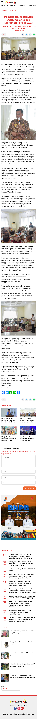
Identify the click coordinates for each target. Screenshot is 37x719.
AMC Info (18, 26)
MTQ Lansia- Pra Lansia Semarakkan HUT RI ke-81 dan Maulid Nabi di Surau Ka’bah (8, 420)
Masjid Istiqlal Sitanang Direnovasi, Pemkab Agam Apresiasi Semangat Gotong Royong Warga (8, 438)
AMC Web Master (7, 26)
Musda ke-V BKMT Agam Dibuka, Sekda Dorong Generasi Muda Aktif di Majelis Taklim (27, 420)
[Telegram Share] (30, 34)
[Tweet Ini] (26, 34)
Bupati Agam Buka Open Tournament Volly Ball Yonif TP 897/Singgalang (22, 597)
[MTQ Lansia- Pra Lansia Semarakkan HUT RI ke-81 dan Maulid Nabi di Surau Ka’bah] (9, 412)
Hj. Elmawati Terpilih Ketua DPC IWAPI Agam (22, 570)
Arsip (2, 686)
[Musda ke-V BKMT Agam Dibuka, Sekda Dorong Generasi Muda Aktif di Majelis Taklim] (28, 412)
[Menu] (2, 2)
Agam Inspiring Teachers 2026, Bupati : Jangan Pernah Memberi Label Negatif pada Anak (20, 583)
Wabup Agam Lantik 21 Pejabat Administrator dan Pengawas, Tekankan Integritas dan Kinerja (20, 556)
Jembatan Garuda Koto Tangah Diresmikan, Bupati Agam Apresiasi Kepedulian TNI (21, 612)
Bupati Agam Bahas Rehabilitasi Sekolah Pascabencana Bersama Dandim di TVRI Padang (27, 438)
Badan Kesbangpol (28, 26)
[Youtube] (22, 708)
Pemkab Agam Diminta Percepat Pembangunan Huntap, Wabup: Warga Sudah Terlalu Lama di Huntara (22, 590)
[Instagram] (18, 708)
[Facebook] (15, 708)
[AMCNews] (10, 2)
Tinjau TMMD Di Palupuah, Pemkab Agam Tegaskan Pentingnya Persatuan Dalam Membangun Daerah (21, 604)
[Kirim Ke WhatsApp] (34, 34)
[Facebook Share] (22, 34)
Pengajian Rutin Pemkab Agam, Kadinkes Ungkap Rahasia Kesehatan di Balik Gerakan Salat (22, 563)
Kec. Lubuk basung (18, 28)
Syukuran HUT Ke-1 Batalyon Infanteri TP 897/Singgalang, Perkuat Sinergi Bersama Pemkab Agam (22, 619)
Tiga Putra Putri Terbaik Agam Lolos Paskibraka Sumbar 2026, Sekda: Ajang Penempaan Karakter (21, 576)
